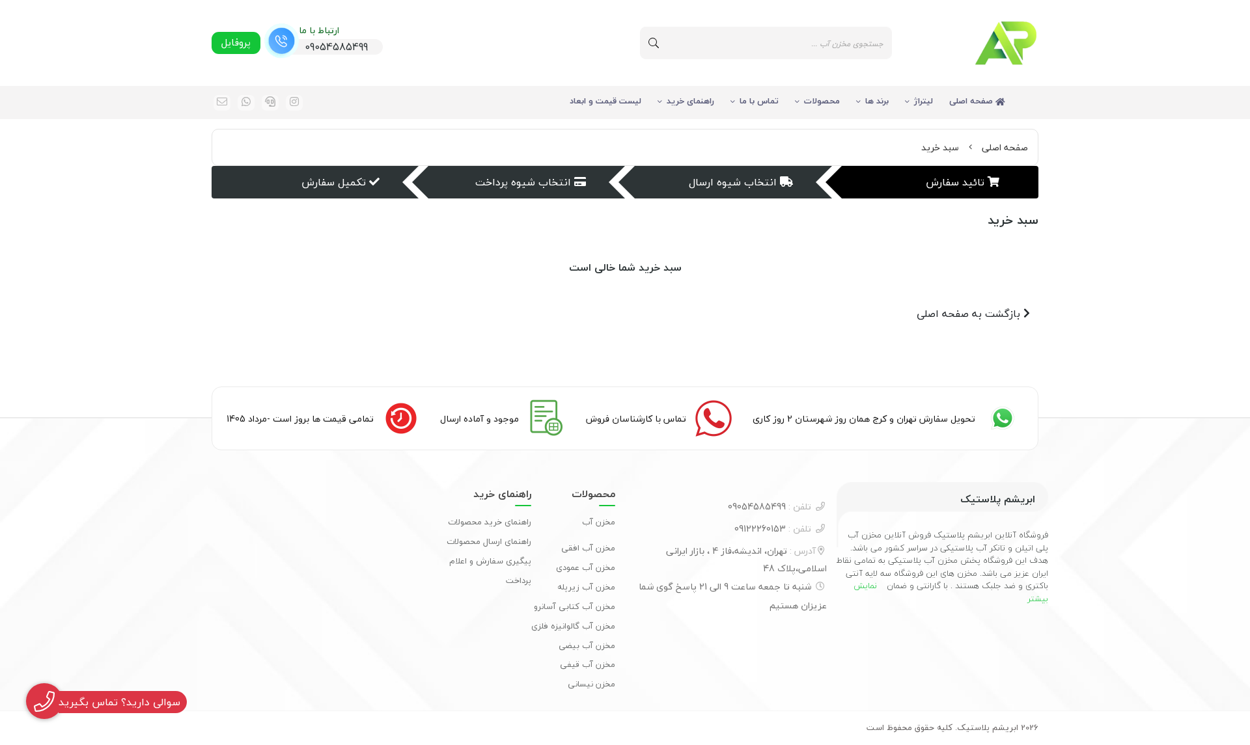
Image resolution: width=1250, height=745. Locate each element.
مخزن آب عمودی (585, 567)
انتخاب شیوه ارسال (733, 182)
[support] (270, 103)
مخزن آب (598, 522)
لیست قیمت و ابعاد (605, 101)
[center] (653, 43)
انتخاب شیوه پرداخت (523, 182)
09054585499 (769, 506)
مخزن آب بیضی (587, 645)
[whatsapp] (246, 103)
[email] (222, 103)
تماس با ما (759, 101)
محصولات (822, 101)
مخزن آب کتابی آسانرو (574, 606)
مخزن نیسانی (591, 684)
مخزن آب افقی (588, 548)
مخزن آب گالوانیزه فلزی (573, 626)
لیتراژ (923, 101)
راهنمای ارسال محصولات (489, 541)
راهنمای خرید (690, 101)
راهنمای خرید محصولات (489, 522)
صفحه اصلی (972, 101)
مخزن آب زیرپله (586, 587)
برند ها (877, 101)
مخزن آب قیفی (587, 664)
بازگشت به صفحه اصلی (970, 314)
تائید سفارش (955, 182)
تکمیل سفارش (333, 182)
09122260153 (772, 529)
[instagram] (294, 103)
